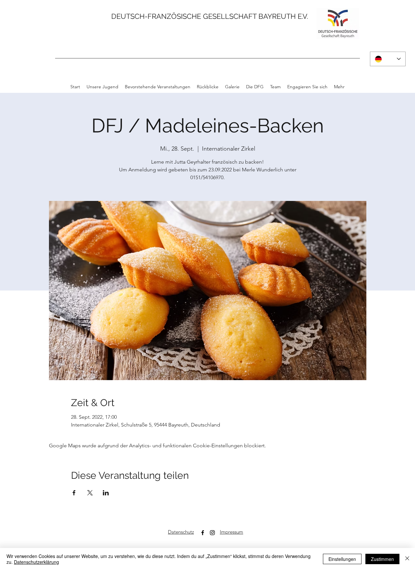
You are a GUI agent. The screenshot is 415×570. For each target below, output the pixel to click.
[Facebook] (202, 532)
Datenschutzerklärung (36, 562)
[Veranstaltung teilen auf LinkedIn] (106, 492)
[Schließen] (407, 559)
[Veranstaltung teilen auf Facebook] (74, 492)
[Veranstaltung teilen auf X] (90, 492)
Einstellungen (342, 559)
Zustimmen (382, 559)
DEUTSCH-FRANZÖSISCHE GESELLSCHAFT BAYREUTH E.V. (209, 16)
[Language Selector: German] (388, 59)
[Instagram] (212, 532)
